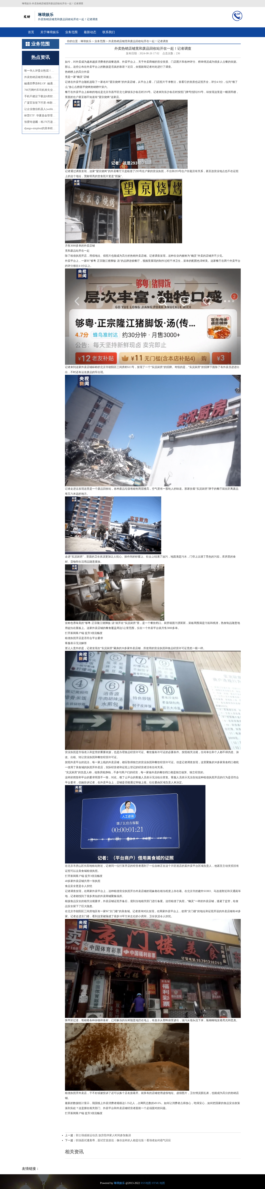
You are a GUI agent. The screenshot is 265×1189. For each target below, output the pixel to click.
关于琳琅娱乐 (49, 32)
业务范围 (71, 32)
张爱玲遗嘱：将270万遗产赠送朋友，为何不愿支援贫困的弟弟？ (40, 121)
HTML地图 (158, 1183)
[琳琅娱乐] (27, 16)
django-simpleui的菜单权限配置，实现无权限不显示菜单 (40, 128)
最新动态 (90, 32)
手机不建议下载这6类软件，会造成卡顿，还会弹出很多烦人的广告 (40, 96)
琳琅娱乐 (86, 41)
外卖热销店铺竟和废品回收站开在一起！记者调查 (40, 77)
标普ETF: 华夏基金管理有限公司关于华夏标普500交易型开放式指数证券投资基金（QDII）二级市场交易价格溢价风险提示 (40, 115)
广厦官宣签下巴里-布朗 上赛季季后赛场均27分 (40, 102)
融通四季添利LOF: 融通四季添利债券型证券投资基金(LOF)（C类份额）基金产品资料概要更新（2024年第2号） (40, 83)
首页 (31, 32)
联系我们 (108, 32)
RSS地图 (146, 1183)
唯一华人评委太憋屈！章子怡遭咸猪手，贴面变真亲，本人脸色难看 (40, 70)
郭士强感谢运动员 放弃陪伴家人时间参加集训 (103, 1135)
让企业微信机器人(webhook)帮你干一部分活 (40, 109)
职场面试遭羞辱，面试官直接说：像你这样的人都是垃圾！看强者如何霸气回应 (123, 1140)
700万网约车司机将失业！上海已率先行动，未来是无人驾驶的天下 (40, 89)
